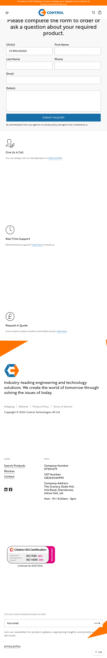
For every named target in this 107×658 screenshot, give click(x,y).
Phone (59, 59)
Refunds (23, 406)
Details (10, 88)
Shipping (9, 406)
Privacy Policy (41, 406)
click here (62, 331)
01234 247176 (55, 158)
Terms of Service (62, 406)
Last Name (13, 59)
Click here (37, 244)
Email (10, 73)
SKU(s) (10, 44)
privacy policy (12, 646)
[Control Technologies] (51, 12)
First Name (62, 44)
